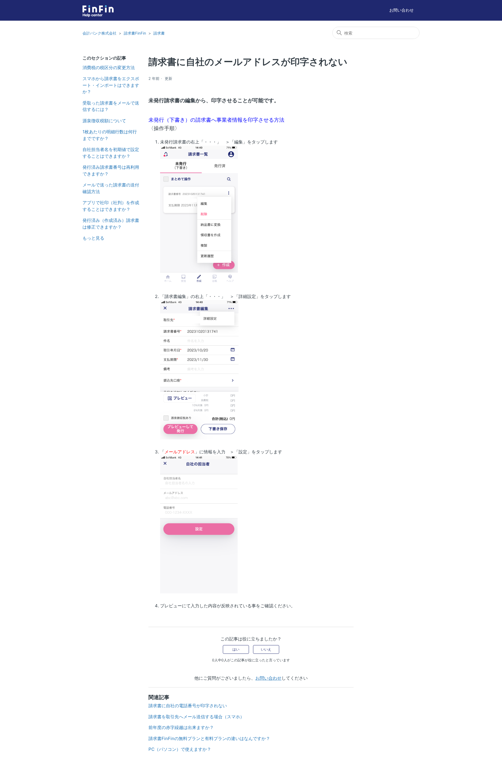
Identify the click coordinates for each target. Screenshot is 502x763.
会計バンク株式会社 (99, 33)
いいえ (266, 649)
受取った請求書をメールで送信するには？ (111, 106)
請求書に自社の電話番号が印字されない (187, 705)
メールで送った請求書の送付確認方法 (111, 188)
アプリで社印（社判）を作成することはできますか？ (111, 206)
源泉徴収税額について (104, 120)
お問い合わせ (401, 10)
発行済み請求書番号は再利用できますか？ (111, 170)
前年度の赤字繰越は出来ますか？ (181, 727)
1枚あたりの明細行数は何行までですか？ (110, 135)
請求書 (159, 33)
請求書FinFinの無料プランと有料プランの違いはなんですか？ (209, 738)
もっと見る (93, 238)
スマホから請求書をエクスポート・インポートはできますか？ (111, 85)
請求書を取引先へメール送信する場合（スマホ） (196, 716)
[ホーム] (98, 8)
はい (235, 649)
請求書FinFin (135, 33)
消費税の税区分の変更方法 (109, 67)
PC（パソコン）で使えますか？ (179, 749)
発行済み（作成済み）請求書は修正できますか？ (111, 224)
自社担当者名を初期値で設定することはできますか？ (111, 153)
